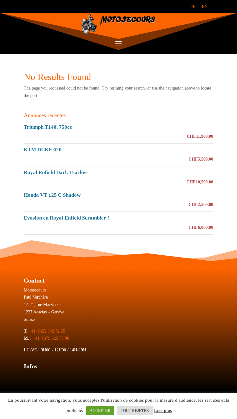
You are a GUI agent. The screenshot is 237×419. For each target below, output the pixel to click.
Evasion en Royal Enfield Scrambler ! (66, 218)
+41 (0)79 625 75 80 (51, 338)
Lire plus (163, 410)
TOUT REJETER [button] (135, 410)
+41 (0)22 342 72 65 (47, 331)
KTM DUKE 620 (43, 150)
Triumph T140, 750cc (48, 127)
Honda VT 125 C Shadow (52, 195)
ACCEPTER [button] (100, 410)
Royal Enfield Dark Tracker (56, 172)
